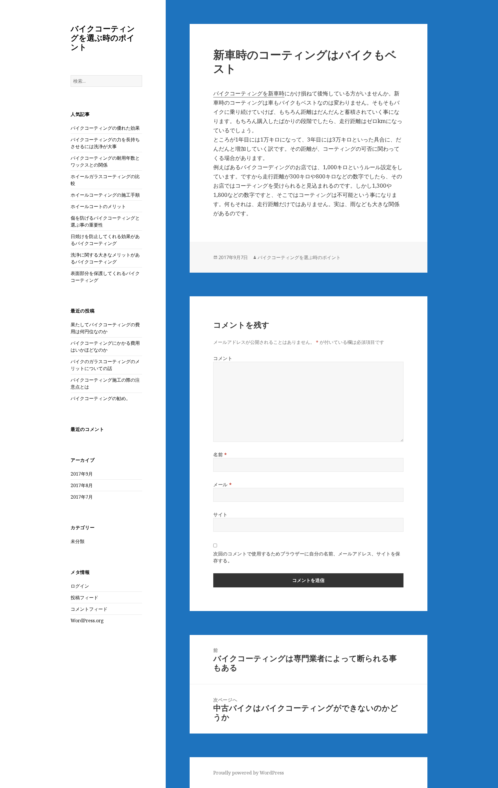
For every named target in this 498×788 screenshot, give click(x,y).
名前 (220, 454)
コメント (223, 358)
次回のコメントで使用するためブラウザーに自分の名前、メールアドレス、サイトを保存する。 (306, 557)
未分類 (77, 541)
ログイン (80, 586)
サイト (220, 514)
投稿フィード (84, 597)
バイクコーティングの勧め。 (101, 398)
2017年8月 (82, 485)
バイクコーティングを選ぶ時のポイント (103, 37)
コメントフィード (89, 609)
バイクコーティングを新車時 (248, 93)
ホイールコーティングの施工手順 (105, 195)
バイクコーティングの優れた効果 (105, 128)
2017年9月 (82, 474)
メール (222, 484)
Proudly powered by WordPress (248, 773)
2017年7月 (82, 497)
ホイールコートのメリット (98, 206)
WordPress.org (87, 620)
